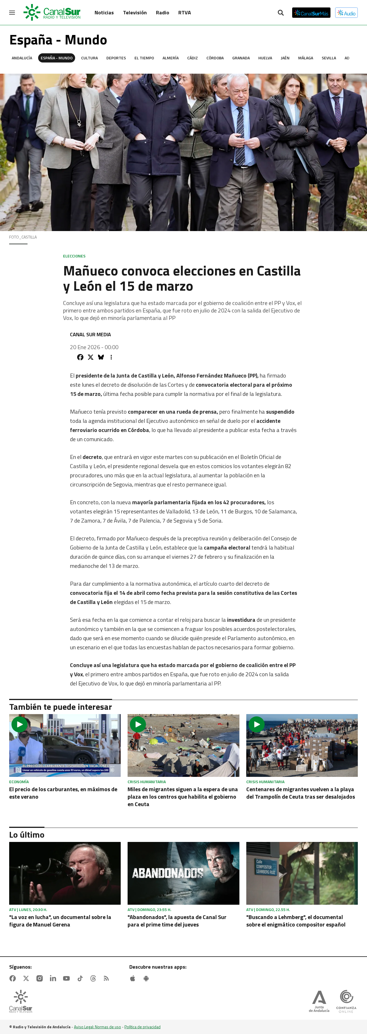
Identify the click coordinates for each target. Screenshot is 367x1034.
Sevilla (329, 58)
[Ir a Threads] (94, 978)
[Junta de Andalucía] (319, 1002)
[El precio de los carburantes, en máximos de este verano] (65, 745)
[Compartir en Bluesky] (100, 357)
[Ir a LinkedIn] (54, 978)
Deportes (116, 58)
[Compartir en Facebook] (80, 357)
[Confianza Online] (346, 1002)
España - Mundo (57, 58)
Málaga (305, 58)
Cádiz (192, 58)
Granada (241, 58)
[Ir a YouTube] (67, 978)
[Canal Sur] (52, 12)
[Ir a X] (27, 978)
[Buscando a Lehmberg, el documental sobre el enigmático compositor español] (302, 873)
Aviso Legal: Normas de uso (97, 1027)
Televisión (135, 12)
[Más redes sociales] (111, 357)
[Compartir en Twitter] (90, 357)
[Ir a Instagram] (40, 978)
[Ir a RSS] (107, 978)
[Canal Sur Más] (311, 12)
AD (347, 58)
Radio (162, 12)
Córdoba (215, 58)
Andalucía (22, 58)
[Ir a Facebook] (13, 978)
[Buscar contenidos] (280, 13)
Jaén (285, 58)
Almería (171, 58)
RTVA (184, 12)
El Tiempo (144, 58)
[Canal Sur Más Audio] (346, 12)
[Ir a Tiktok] (81, 978)
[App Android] (147, 978)
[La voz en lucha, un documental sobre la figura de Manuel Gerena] (65, 873)
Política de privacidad (142, 1027)
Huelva (265, 58)
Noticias (104, 12)
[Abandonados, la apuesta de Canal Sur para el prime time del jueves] (183, 873)
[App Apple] (133, 978)
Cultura (89, 58)
